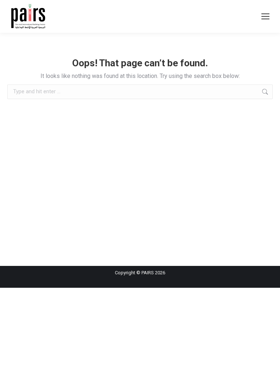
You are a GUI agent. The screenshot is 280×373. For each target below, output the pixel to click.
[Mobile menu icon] (265, 16)
